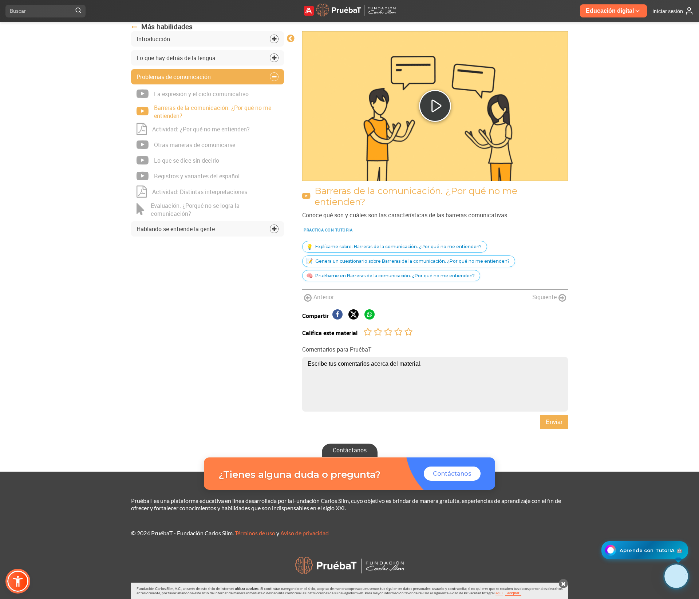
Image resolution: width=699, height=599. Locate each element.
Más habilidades (167, 26)
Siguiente (544, 297)
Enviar (554, 422)
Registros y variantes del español (197, 176)
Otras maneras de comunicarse (194, 145)
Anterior (323, 297)
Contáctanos (350, 450)
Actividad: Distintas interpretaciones (199, 192)
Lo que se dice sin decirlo (186, 160)
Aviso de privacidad (304, 532)
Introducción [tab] (153, 39)
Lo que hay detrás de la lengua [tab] (176, 58)
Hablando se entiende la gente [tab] (176, 229)
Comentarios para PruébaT (336, 349)
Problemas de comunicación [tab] (174, 77)
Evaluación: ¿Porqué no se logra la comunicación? (195, 210)
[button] (17, 581)
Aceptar (513, 592)
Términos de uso (255, 532)
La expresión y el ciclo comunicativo (201, 94)
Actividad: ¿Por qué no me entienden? (201, 129)
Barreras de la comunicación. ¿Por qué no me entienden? (212, 112)
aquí (499, 593)
